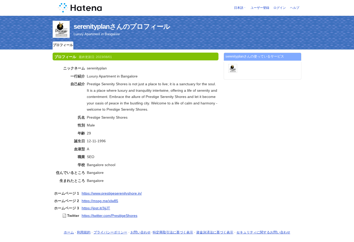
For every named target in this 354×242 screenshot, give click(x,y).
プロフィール (63, 45)
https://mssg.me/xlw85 (100, 201)
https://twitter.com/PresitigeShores (109, 215)
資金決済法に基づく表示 (214, 232)
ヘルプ (294, 8)
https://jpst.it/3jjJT (96, 208)
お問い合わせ (140, 232)
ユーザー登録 (260, 8)
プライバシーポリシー (110, 232)
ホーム (69, 232)
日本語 (238, 8)
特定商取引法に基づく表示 (173, 232)
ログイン (279, 8)
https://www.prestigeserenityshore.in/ (112, 193)
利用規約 (83, 232)
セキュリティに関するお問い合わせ (263, 232)
